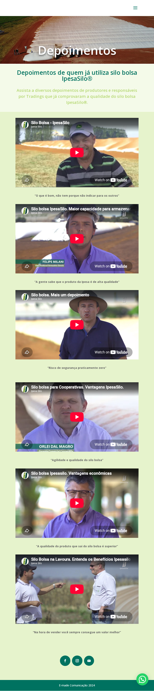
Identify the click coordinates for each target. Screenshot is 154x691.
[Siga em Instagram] (77, 661)
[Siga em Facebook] (65, 661)
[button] (142, 679)
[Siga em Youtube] (89, 661)
